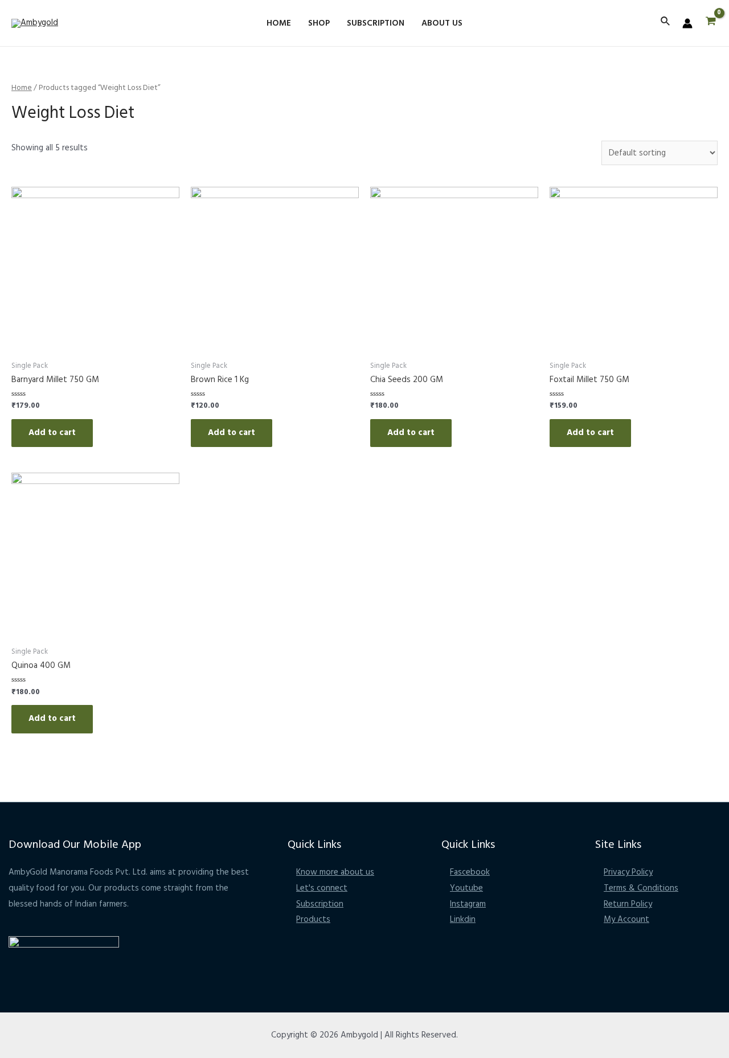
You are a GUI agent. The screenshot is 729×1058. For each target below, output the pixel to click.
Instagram (468, 904)
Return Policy (628, 904)
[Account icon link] (687, 23)
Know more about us (335, 872)
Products (313, 919)
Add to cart (52, 433)
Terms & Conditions (641, 888)
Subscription (319, 904)
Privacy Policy (628, 872)
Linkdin (463, 919)
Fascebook (470, 872)
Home (21, 88)
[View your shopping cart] (711, 23)
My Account (626, 919)
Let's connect (321, 888)
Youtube (466, 888)
